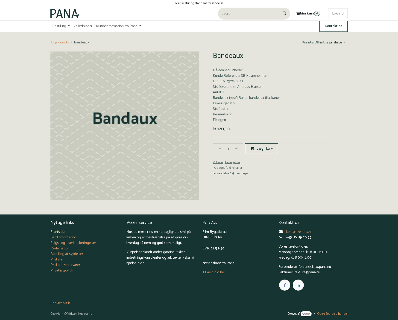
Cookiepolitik (60, 303)
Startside (57, 232)
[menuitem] (61, 26)
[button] (324, 42)
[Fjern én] (218, 149)
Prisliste (56, 259)
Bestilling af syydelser (66, 254)
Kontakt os (333, 26)
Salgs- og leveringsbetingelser (73, 243)
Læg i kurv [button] (264, 149)
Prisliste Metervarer (65, 265)
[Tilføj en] (237, 149)
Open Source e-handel (332, 314)
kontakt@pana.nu (299, 232)
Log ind (338, 13)
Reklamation (60, 248)
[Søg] (284, 14)
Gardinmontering (63, 237)
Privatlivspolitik (61, 270)
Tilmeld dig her (213, 272)
